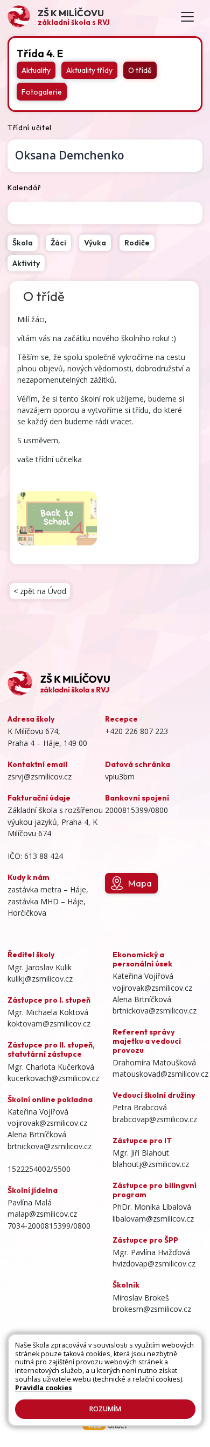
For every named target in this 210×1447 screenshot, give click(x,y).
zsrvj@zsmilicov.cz (40, 776)
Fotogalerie (42, 92)
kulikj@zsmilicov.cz (40, 978)
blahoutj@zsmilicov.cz (151, 1164)
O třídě (140, 70)
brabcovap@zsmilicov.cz (155, 1119)
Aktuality (36, 70)
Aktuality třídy (89, 70)
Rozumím (105, 1408)
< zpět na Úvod (39, 591)
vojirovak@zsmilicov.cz (47, 1123)
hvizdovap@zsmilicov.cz (154, 1263)
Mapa (140, 883)
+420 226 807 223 (136, 731)
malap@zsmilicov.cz (42, 1214)
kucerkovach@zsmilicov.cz (53, 1078)
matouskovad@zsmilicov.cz (160, 1074)
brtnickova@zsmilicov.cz (50, 1146)
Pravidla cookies (43, 1387)
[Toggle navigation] (187, 17)
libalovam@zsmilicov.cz (153, 1218)
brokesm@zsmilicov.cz (152, 1309)
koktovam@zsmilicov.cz (49, 1023)
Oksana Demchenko (69, 155)
